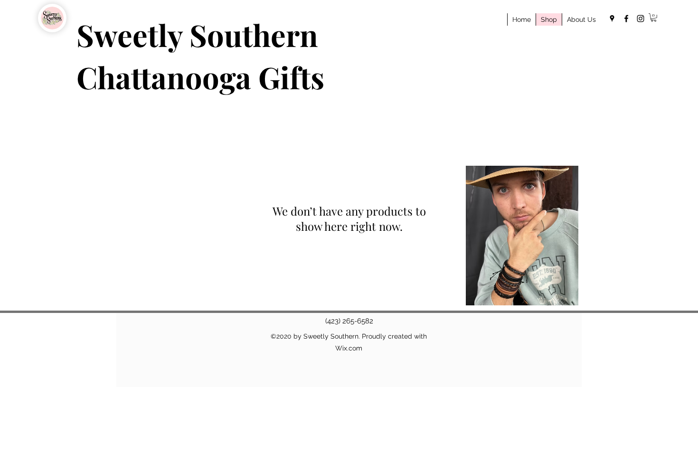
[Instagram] (640, 18)
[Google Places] (612, 18)
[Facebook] (626, 18)
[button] (654, 17)
